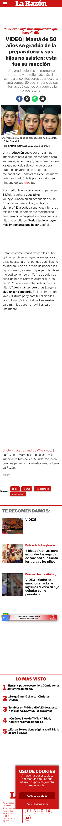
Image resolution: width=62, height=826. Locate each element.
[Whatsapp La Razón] (35, 99)
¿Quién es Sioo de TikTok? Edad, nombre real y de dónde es (30, 720)
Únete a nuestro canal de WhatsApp (27, 450)
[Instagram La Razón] (42, 810)
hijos (27, 182)
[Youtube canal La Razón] (28, 818)
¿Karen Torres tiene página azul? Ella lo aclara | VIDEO (33, 731)
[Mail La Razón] (42, 99)
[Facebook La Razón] (19, 99)
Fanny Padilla (17, 145)
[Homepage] (31, 3)
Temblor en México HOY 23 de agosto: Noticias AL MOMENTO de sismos (33, 709)
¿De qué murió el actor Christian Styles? (29, 698)
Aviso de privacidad (37, 803)
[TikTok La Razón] (49, 810)
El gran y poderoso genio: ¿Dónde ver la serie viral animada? (33, 687)
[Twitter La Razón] (27, 99)
